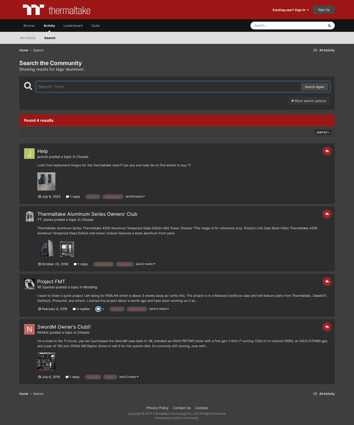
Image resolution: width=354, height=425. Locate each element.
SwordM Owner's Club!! (64, 327)
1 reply (74, 196)
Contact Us (182, 408)
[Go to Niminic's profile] (29, 329)
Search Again (314, 87)
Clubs (95, 25)
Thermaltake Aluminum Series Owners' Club (87, 214)
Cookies (201, 408)
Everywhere (310, 25)
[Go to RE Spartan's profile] (29, 284)
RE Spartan (46, 287)
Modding (90, 287)
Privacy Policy (157, 408)
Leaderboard (73, 25)
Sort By (322, 132)
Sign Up (324, 10)
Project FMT (51, 281)
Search (49, 38)
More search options (310, 101)
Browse (29, 25)
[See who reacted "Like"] (98, 309)
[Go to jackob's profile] (29, 153)
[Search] (329, 25)
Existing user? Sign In (290, 10)
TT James (45, 219)
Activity (49, 25)
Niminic (43, 332)
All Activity (28, 38)
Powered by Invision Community (177, 418)
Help (42, 151)
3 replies (83, 309)
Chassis (82, 157)
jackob (42, 157)
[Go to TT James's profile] (29, 216)
